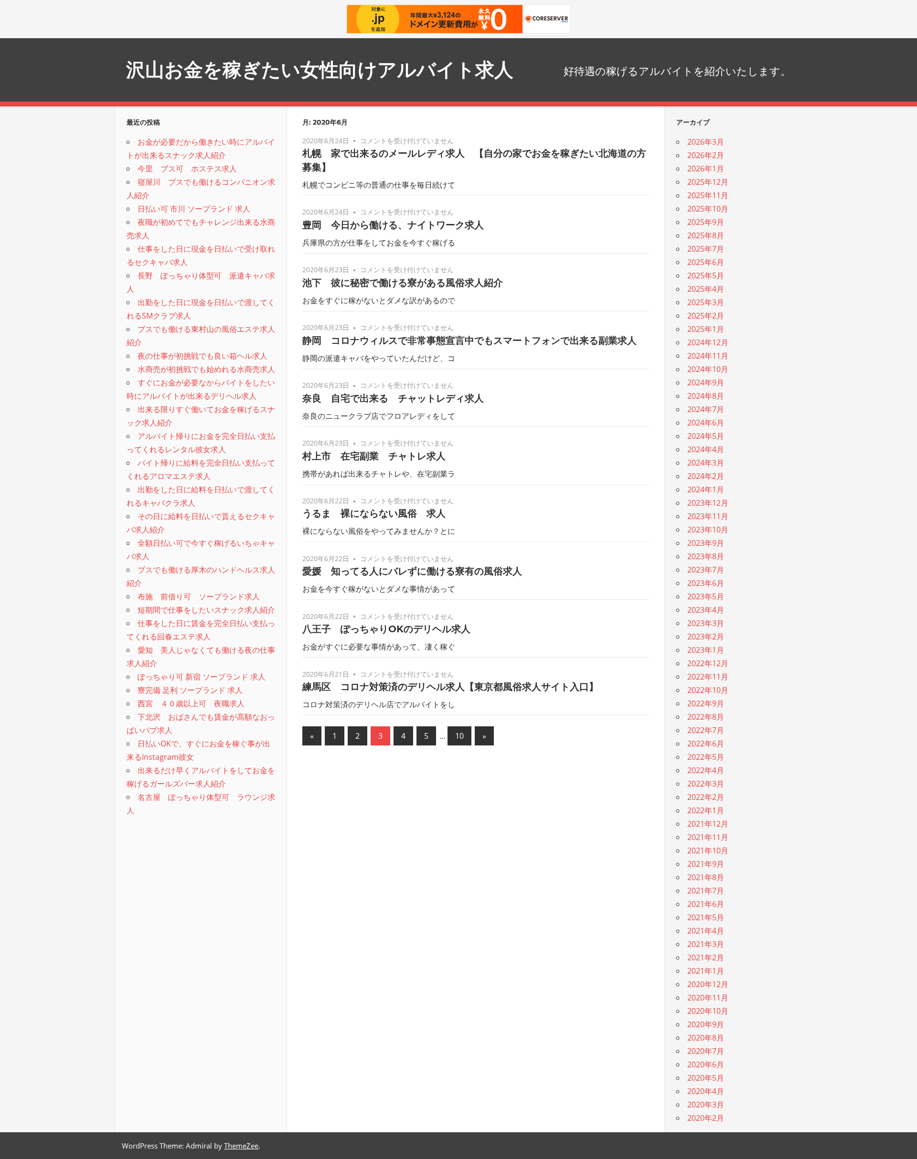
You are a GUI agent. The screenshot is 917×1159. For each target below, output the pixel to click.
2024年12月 (707, 342)
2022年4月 (705, 770)
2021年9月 (705, 864)
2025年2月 (705, 315)
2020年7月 (705, 1051)
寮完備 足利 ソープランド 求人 (190, 690)
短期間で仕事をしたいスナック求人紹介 (206, 610)
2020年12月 (707, 984)
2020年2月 (705, 1118)
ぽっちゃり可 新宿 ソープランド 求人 (202, 676)
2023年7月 (705, 569)
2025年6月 (705, 262)
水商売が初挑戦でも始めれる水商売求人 (206, 369)
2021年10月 (707, 850)
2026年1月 (705, 168)
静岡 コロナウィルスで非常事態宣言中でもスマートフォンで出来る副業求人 (469, 340)
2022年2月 (705, 797)
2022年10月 (707, 690)
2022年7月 (705, 730)
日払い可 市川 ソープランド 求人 (194, 208)
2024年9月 (705, 382)
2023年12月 (707, 503)
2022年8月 (705, 717)
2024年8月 (705, 396)
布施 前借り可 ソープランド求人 (199, 596)
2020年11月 (707, 997)
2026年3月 (705, 142)
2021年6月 (705, 904)
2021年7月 (705, 890)
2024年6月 (705, 422)
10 (459, 736)
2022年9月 (705, 703)
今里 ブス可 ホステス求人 (187, 168)
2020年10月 (707, 1011)
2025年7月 (705, 249)
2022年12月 (707, 663)
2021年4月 (705, 930)
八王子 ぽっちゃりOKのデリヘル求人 (386, 629)
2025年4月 (705, 289)
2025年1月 (705, 329)
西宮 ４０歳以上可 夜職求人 (191, 703)
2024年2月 (705, 476)
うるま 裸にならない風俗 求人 (374, 513)
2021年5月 (705, 917)
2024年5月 (705, 436)
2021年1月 (705, 971)
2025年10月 (707, 208)
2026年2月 (705, 155)
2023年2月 (705, 636)
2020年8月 (705, 1037)
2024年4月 (705, 449)
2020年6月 (705, 1064)
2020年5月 (705, 1078)
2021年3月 (705, 944)
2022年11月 (707, 676)
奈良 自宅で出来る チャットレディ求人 (393, 398)
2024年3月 (705, 462)
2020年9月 (705, 1024)
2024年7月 (705, 409)
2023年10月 (707, 529)
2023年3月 (705, 623)
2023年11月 (707, 516)
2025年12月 (707, 182)
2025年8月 (705, 235)
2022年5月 (705, 757)
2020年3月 (705, 1104)
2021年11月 (707, 837)
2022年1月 (705, 810)
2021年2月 (705, 957)
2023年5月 (705, 596)
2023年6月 (705, 583)
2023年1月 (705, 650)
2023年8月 (705, 556)
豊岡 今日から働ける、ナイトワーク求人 (393, 225)
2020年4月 (705, 1091)
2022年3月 (705, 783)
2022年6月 (705, 743)
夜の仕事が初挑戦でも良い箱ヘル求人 (202, 356)
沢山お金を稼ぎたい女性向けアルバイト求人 (319, 69)
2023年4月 (705, 610)
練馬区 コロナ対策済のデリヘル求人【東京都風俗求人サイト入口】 (450, 686)
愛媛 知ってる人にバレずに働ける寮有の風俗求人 (412, 571)
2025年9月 (705, 222)
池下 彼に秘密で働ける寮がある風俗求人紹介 (402, 282)
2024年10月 (707, 369)
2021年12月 (707, 824)
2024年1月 (705, 489)
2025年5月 (705, 275)
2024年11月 (707, 356)
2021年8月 (705, 877)
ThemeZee (241, 1145)
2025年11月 (707, 195)
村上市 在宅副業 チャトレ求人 (374, 456)
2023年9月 (705, 543)
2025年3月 (705, 302)
